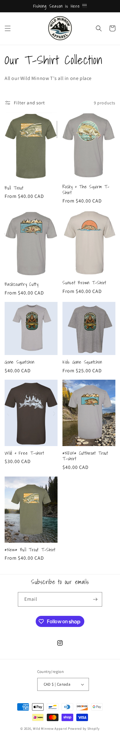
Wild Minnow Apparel (50, 728)
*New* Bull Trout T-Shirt (30, 550)
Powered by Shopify (84, 728)
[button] (7, 28)
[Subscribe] (95, 599)
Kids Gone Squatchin (82, 362)
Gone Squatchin (19, 362)
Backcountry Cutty (21, 284)
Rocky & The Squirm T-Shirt (86, 189)
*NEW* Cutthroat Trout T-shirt (85, 455)
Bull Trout (14, 188)
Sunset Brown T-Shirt (84, 283)
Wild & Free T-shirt (24, 453)
